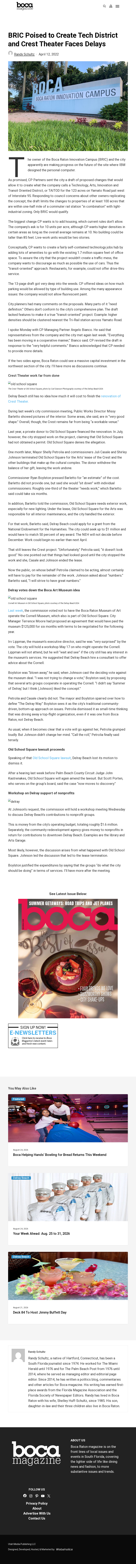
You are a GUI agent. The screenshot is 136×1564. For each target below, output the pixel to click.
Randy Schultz (24, 54)
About (36, 1508)
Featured (18, 1099)
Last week (15, 611)
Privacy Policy (37, 1503)
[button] (117, 6)
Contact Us (36, 1518)
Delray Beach (21, 1177)
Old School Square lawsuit (52, 758)
